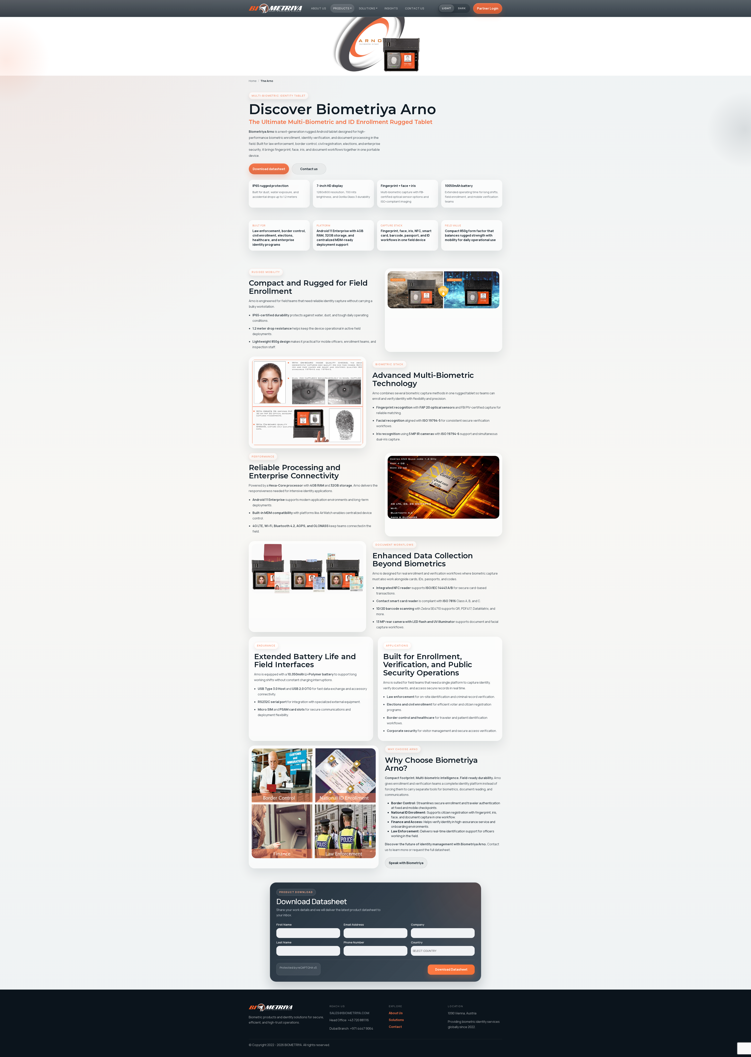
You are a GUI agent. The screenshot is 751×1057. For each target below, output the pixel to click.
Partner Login (487, 8)
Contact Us (414, 8)
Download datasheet (269, 169)
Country (416, 942)
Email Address (354, 924)
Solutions (367, 8)
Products (341, 8)
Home (253, 81)
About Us (318, 8)
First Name (284, 924)
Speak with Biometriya (406, 863)
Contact (395, 1027)
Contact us (309, 169)
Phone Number (354, 942)
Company (417, 924)
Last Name (283, 942)
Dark (462, 8)
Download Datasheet (451, 969)
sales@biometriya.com (349, 1013)
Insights (391, 8)
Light (446, 8)
